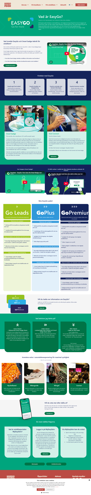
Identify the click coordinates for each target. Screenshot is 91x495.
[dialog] (45, 486)
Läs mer (56, 486)
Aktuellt (63, 5)
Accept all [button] (40, 489)
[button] (81, 4)
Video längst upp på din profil (41, 241)
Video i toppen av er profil (68, 242)
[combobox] (89, 480)
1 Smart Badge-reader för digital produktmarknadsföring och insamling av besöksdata (14, 258)
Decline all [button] (50, 489)
